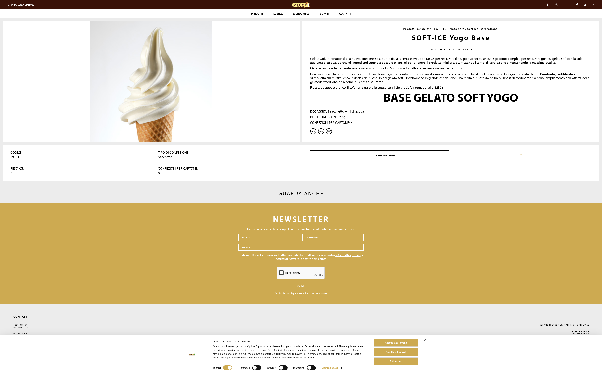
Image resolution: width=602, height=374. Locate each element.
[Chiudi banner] (425, 340)
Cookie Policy (580, 333)
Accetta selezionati (396, 352)
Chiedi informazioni (379, 155)
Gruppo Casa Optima (21, 4)
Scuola (278, 13)
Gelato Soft (455, 29)
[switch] (283, 367)
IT (567, 4)
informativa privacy (348, 255)
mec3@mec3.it (21, 327)
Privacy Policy (580, 331)
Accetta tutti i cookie (396, 342)
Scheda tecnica (521, 155)
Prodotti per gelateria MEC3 (423, 29)
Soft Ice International (483, 29)
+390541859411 (21, 325)
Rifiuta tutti (396, 361)
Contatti (345, 13)
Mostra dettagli (330, 367)
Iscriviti (301, 285)
